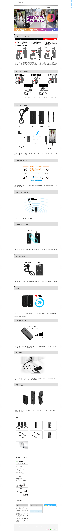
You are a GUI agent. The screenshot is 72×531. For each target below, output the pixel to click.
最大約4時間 (20, 472)
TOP (31, 8)
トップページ (16, 4)
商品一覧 (20, 4)
